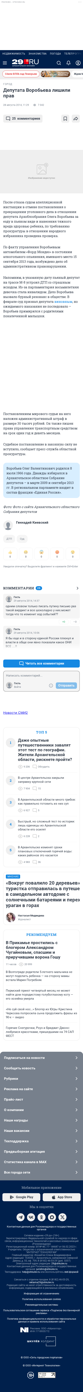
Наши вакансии (16, 1131)
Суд (22, 538)
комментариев (26, 118)
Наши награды (16, 1120)
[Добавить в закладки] (65, 119)
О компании (14, 1110)
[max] (52, 1217)
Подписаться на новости (24, 1058)
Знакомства (38, 53)
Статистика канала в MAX (25, 1162)
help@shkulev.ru (31, 1272)
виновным (63, 301)
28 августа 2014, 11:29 (16, 105)
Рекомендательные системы (41, 1304)
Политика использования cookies (41, 1299)
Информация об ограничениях (41, 1293)
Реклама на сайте (18, 1089)
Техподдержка (16, 1141)
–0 (75, 621)
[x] (62, 1217)
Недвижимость (13, 53)
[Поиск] (59, 63)
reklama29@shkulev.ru (41, 1282)
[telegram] (21, 1217)
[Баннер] (55, 74)
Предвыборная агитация (24, 1152)
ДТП (9, 538)
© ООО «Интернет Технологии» (41, 1365)
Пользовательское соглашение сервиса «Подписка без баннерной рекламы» (41, 1312)
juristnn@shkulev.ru (47, 1269)
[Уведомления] (68, 63)
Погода (55, 53)
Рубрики (11, 1079)
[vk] (31, 1217)
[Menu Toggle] (5, 63)
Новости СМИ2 (15, 713)
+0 (63, 621)
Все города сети (17, 1172)
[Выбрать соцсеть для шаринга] (76, 119)
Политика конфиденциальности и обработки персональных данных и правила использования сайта (41, 1320)
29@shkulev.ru (59, 1263)
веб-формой (71, 1272)
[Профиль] (78, 63)
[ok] (41, 1217)
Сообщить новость (19, 1068)
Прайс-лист (13, 1099)
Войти (17, 687)
